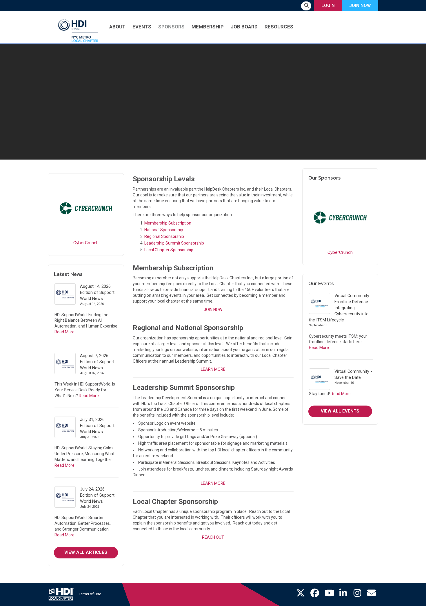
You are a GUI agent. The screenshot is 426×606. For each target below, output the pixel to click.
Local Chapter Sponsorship (168, 249)
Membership (208, 27)
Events (141, 27)
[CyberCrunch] (86, 208)
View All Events (340, 411)
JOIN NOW (213, 309)
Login (328, 5)
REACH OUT (213, 537)
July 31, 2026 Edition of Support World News (97, 425)
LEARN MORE (213, 369)
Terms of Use (90, 594)
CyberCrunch (86, 242)
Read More (64, 332)
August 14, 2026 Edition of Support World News (97, 292)
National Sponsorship (163, 229)
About (117, 27)
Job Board (244, 27)
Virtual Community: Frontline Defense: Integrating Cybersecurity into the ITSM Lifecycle (339, 308)
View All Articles (85, 552)
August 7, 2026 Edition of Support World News (97, 361)
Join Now (360, 5)
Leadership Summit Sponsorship (174, 243)
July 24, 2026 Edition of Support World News (97, 495)
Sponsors (171, 27)
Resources (279, 27)
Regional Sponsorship (164, 236)
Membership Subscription (167, 223)
